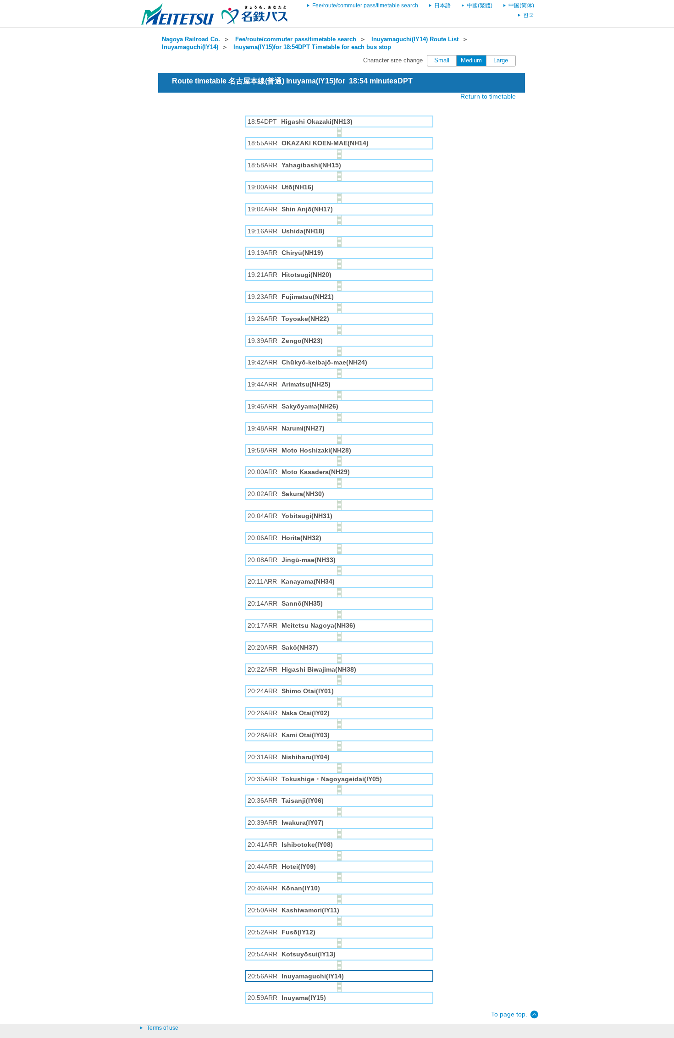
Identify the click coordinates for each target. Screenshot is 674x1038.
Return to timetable (488, 96)
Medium (471, 60)
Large (500, 60)
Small (441, 60)
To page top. (509, 1014)
